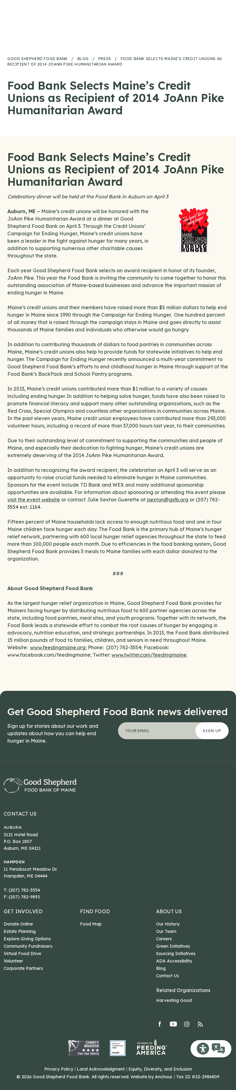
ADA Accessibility (174, 961)
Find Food (95, 911)
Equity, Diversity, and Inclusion (160, 1069)
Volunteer (13, 961)
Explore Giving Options (27, 939)
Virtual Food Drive (22, 953)
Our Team (166, 931)
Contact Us (20, 814)
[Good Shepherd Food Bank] (40, 785)
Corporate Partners (23, 968)
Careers (164, 939)
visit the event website (33, 499)
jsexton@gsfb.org (167, 499)
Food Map (91, 924)
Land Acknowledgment (101, 1069)
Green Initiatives (173, 946)
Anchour (163, 1077)
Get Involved (23, 911)
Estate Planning (20, 931)
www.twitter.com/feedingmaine (149, 655)
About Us (169, 911)
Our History (167, 924)
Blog (161, 968)
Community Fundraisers (28, 946)
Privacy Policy (58, 1069)
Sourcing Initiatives (175, 953)
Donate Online (18, 924)
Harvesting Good (174, 1000)
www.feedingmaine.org (57, 647)
